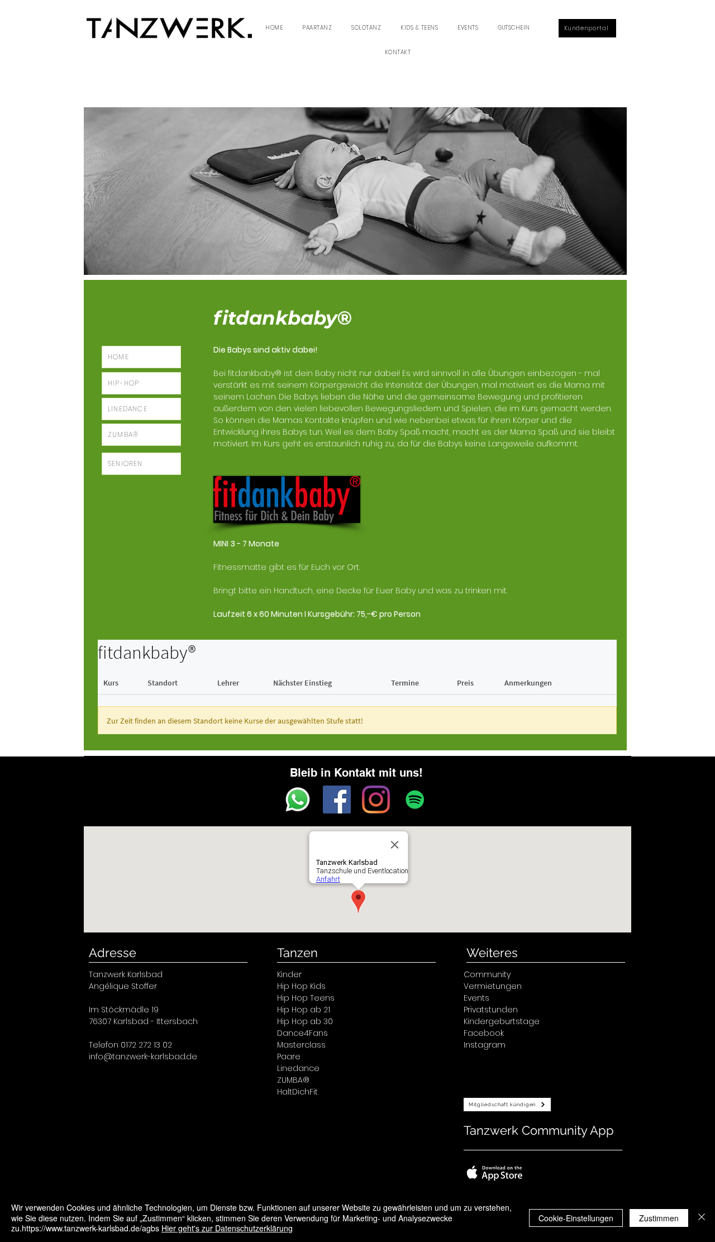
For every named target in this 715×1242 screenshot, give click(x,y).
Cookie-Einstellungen (575, 1218)
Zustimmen (659, 1218)
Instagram (485, 1044)
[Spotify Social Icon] (415, 799)
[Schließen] (701, 1217)
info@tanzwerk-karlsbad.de (143, 1056)
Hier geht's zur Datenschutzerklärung (227, 1228)
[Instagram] (376, 799)
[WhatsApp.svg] (298, 799)
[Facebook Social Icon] (337, 799)
